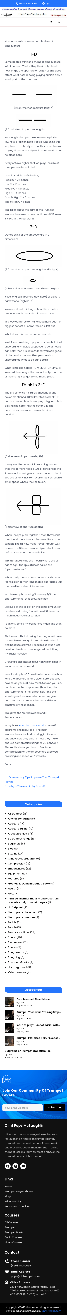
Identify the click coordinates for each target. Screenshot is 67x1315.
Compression (16, 863)
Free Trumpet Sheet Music (33, 999)
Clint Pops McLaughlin (22, 858)
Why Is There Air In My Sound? (27, 786)
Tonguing (14, 957)
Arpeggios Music (18, 833)
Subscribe (54, 1107)
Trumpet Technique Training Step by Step (38, 1012)
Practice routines (18, 932)
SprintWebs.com (51, 1311)
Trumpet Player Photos (19, 1191)
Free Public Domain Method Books (29, 883)
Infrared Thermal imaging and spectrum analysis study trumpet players (33, 900)
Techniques (15, 942)
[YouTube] (23, 1166)
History (12, 893)
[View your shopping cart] (51, 21)
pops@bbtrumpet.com (25, 1276)
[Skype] (15, 1166)
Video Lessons (17, 972)
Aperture (13, 823)
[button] (59, 21)
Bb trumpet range (19, 838)
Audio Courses (13, 1237)
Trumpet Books (14, 1232)
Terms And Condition (17, 1206)
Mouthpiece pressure (21, 917)
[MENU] (8, 21)
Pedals (12, 922)
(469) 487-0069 (28, 3)
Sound (12, 937)
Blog (11, 848)
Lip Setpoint (15, 907)
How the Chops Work (32, 725)
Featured (13, 878)
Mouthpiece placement (23, 912)
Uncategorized (17, 967)
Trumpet (10, 1227)
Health (12, 888)
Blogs (8, 1196)
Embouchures (16, 868)
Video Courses (13, 1242)
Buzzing (12, 853)
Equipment (15, 873)
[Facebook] (8, 1166)
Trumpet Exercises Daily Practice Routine (37, 1038)
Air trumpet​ (15, 813)
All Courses (11, 1222)
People (12, 927)
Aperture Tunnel (18, 828)
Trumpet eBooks (18, 962)
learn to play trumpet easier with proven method (38, 1025)
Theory (12, 947)
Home (8, 1186)
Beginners (14, 843)
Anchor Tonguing (19, 818)
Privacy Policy (13, 1201)
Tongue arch (16, 952)
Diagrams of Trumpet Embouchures (27, 1051)
